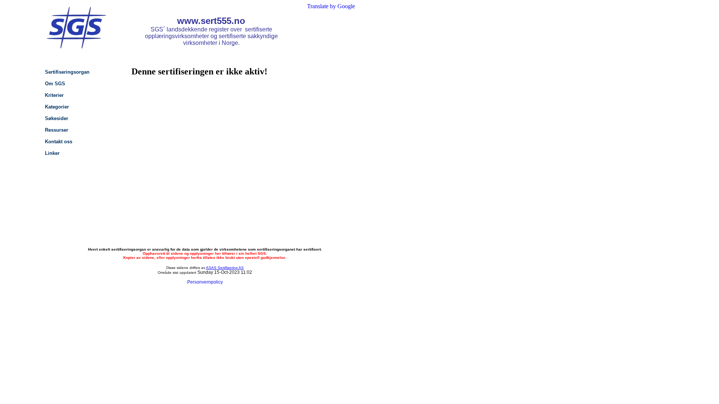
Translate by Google (331, 6)
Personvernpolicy (205, 282)
